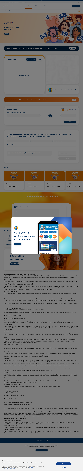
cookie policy (31, 467)
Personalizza (63, 467)
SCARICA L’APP (17, 244)
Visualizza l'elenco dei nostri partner (8, 468)
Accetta (63, 463)
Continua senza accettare (77, 459)
